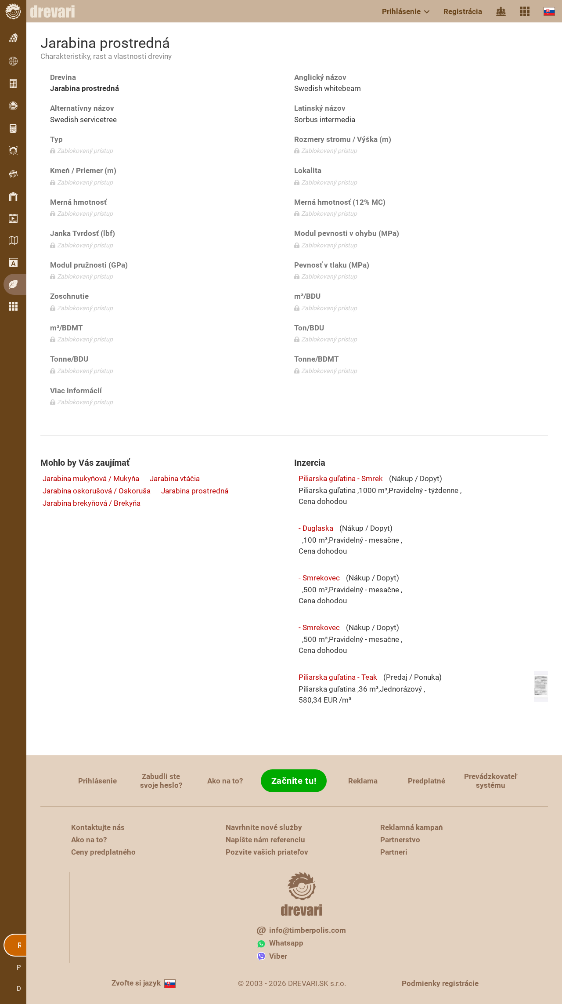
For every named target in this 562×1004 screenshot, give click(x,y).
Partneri (393, 852)
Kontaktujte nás (98, 827)
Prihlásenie (401, 11)
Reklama (363, 780)
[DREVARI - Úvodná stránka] (57, 11)
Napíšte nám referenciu (265, 839)
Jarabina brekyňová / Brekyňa (91, 503)
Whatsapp (286, 943)
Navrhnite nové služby (264, 827)
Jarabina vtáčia (175, 478)
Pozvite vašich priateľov (267, 852)
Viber (278, 956)
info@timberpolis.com (307, 930)
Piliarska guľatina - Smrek (341, 478)
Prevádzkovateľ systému (490, 781)
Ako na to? (225, 780)
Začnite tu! (294, 781)
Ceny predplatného (103, 852)
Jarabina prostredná (194, 490)
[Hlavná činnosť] (501, 11)
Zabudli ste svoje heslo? (161, 781)
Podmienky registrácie (440, 983)
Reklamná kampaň (411, 827)
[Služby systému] (525, 11)
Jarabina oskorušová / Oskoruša (97, 490)
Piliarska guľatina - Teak (338, 677)
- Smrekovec (319, 577)
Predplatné (426, 780)
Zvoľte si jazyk (136, 983)
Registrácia (462, 11)
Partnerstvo (400, 839)
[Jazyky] (549, 11)
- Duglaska (316, 528)
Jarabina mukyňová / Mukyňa (91, 478)
